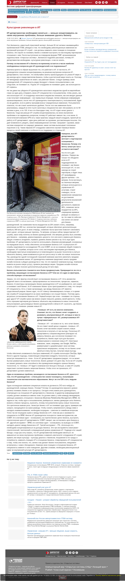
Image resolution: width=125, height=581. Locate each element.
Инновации (11, 17)
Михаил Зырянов (26, 38)
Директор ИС (35, 2)
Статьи (52, 2)
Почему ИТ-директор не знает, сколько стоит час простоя (100, 68)
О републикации (80, 556)
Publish (48, 569)
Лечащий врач (99, 566)
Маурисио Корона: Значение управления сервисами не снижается (54, 462)
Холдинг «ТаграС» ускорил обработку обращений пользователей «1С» (54, 500)
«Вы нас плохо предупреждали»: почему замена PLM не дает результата (100, 76)
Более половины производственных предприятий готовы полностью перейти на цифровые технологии (101, 50)
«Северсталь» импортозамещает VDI (96, 43)
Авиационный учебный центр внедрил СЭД (98, 38)
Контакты (71, 2)
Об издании (61, 2)
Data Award (88, 2)
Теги (87, 556)
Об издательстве (50, 556)
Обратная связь (61, 556)
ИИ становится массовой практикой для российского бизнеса (37, 17)
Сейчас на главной (92, 57)
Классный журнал (62, 569)
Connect (79, 2)
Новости (44, 2)
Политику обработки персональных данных (108, 575)
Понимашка (78, 569)
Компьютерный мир (54, 566)
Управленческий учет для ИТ (39, 487)
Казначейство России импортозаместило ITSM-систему (49, 518)
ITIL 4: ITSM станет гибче (37, 474)
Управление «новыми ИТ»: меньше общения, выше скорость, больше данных (52, 532)
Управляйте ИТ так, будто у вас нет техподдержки (100, 62)
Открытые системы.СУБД (78, 566)
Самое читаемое (91, 33)
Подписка (93, 556)
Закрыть (62, 578)
